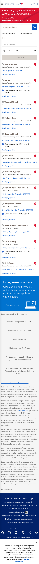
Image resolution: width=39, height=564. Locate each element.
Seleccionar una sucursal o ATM (15, 20)
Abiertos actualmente (8, 33)
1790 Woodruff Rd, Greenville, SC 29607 (16, 108)
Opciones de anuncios (16, 512)
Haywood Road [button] (11, 134)
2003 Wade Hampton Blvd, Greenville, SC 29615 (19, 162)
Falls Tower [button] (9, 263)
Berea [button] (7, 80)
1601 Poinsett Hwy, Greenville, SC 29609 (17, 178)
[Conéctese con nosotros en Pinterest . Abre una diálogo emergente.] (23, 532)
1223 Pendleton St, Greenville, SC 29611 (16, 232)
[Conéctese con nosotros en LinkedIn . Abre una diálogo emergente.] (16, 532)
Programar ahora (12, 305)
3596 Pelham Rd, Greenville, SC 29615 (16, 124)
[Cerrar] (36, 542)
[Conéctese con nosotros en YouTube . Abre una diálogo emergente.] (36, 532)
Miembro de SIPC (23, 410)
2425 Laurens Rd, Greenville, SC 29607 (16, 194)
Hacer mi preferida (3, 64)
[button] (2, 4)
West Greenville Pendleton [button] (16, 225)
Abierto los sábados (26, 33)
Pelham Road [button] (10, 118)
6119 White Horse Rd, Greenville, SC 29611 (17, 210)
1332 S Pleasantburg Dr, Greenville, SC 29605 (18, 248)
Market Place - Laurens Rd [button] (16, 188)
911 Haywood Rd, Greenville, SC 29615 (16, 140)
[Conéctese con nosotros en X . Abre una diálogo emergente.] (29, 532)
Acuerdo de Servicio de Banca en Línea (14, 383)
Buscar (34, 27)
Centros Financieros (9, 44)
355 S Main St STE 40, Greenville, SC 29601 (18, 270)
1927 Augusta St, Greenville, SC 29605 (16, 71)
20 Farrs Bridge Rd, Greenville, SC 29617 (16, 87)
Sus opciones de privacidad (11, 515)
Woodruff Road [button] (11, 102)
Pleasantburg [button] (10, 241)
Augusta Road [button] (10, 64)
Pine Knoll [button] (8, 156)
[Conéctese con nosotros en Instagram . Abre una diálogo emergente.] (9, 532)
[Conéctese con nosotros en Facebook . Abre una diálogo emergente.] (2, 532)
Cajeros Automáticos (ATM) (11, 51)
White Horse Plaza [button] (12, 204)
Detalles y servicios (8, 74)
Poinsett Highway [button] (12, 172)
